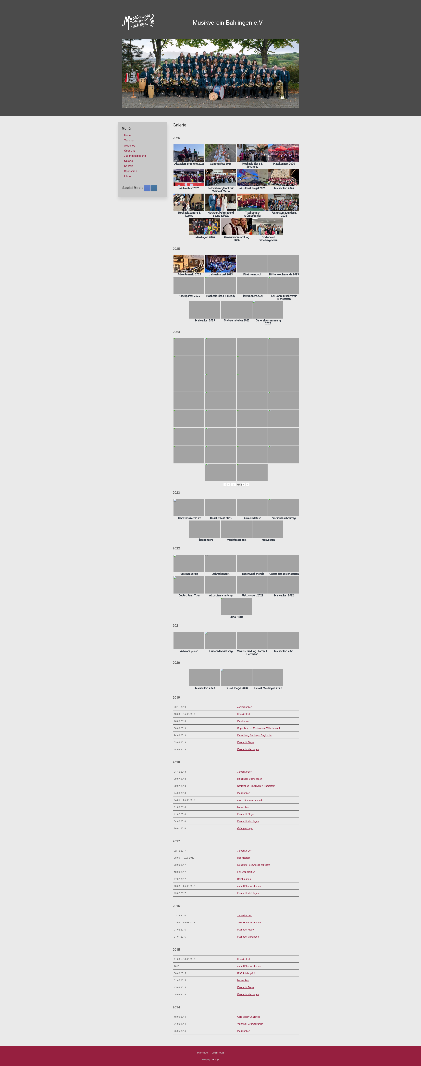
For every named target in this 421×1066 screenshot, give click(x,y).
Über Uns (129, 150)
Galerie (128, 161)
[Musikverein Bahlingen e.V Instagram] (154, 188)
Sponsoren (130, 171)
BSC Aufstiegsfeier (247, 973)
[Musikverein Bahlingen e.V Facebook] (147, 188)
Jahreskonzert (244, 706)
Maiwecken (243, 807)
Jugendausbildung (135, 156)
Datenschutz (218, 1052)
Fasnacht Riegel (245, 742)
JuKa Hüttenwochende (249, 886)
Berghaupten (244, 878)
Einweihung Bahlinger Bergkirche (254, 735)
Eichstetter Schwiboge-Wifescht (253, 864)
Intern (127, 176)
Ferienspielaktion (246, 871)
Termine (129, 140)
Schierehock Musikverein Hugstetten (256, 785)
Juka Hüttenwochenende (250, 800)
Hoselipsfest (243, 714)
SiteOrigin (215, 1059)
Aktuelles (129, 145)
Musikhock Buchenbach (249, 778)
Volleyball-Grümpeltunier (250, 1023)
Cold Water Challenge (248, 1016)
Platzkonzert (243, 721)
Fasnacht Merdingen (248, 749)
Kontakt (128, 166)
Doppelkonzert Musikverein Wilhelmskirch (259, 728)
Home (127, 135)
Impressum (202, 1052)
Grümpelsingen (245, 828)
